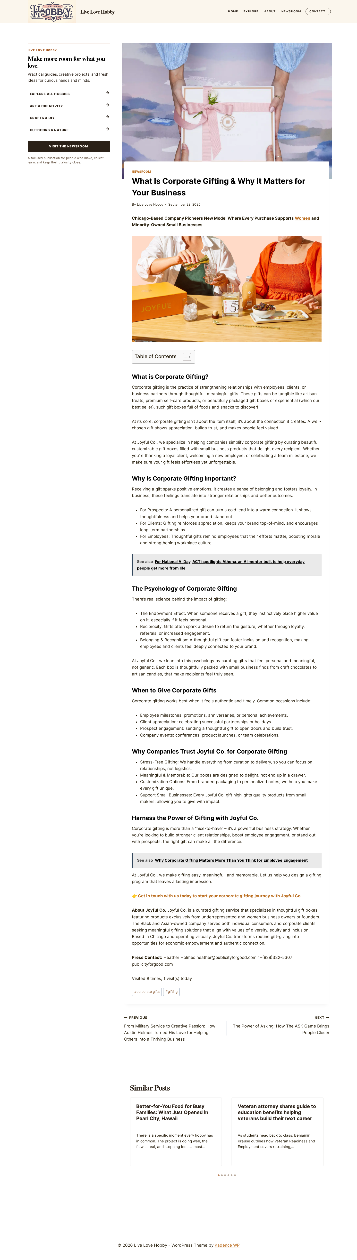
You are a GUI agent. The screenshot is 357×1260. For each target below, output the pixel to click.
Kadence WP (227, 1245)
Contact (317, 11)
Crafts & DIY (42, 118)
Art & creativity (46, 106)
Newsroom (291, 11)
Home (233, 11)
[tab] (219, 1175)
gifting (172, 992)
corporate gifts (147, 992)
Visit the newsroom (68, 146)
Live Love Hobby (150, 204)
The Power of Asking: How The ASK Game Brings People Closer (281, 1025)
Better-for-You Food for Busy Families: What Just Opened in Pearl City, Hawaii (172, 1112)
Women (302, 218)
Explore (251, 11)
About (270, 11)
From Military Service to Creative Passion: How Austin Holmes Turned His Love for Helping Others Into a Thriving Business (169, 1029)
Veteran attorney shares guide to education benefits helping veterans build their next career (277, 1112)
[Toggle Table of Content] (184, 357)
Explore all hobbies (50, 94)
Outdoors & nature (49, 130)
